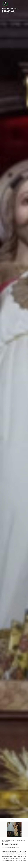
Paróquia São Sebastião (10, 10)
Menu (14, 820)
